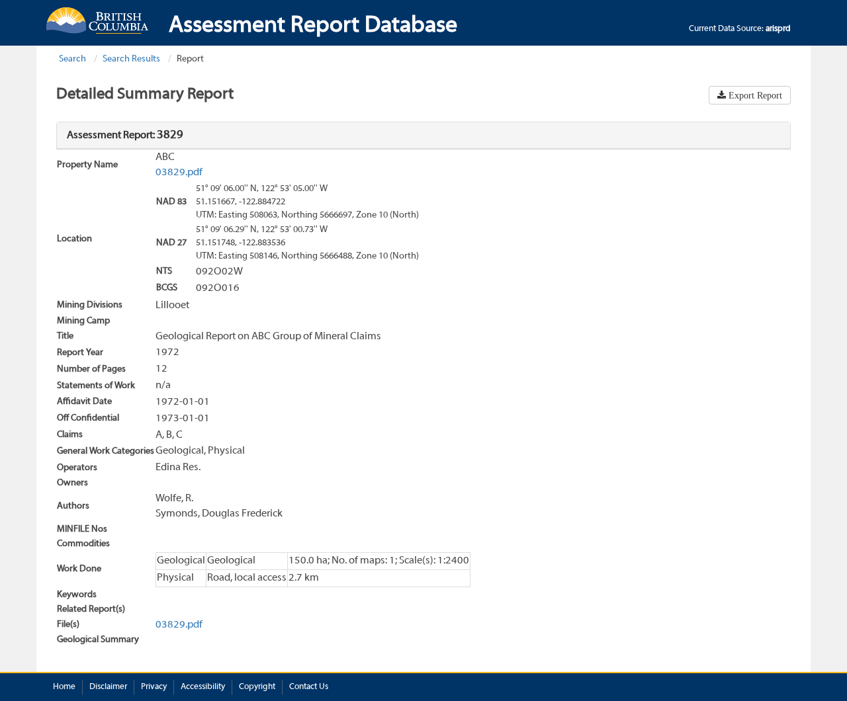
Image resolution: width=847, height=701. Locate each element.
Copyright (257, 687)
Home (64, 687)
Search (72, 59)
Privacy (154, 687)
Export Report (754, 95)
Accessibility (203, 687)
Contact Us (308, 687)
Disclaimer (108, 687)
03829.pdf (179, 172)
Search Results (131, 59)
